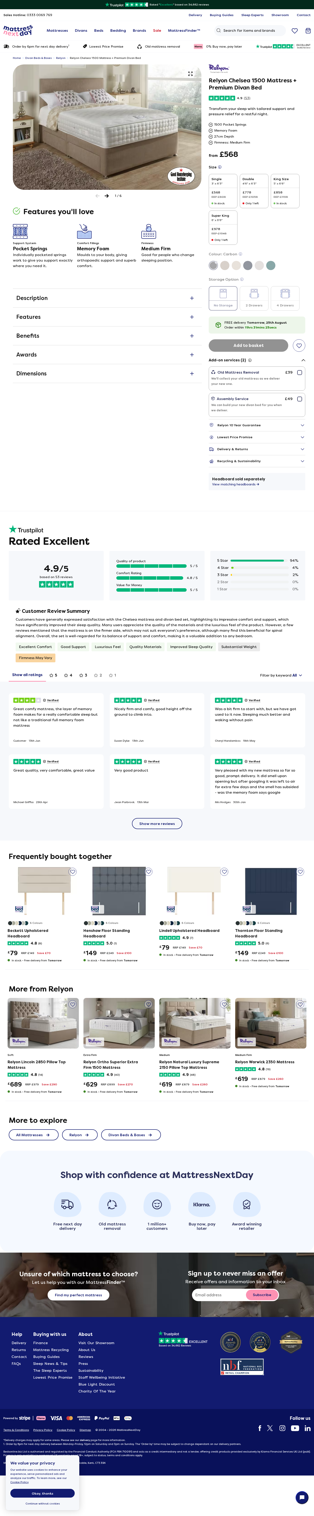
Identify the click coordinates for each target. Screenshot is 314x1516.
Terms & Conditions (16, 1430)
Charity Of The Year (97, 1391)
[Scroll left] (97, 195)
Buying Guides (46, 1357)
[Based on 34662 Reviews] (183, 1338)
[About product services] (249, 360)
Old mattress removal (162, 46)
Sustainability (90, 1370)
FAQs (16, 1363)
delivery (85, 1440)
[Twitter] (268, 1428)
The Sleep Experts (50, 1370)
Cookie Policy (19, 1482)
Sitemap (85, 1430)
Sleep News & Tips (50, 1363)
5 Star (222, 560)
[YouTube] (292, 1428)
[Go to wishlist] (294, 31)
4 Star (223, 567)
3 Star (222, 575)
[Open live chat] (302, 1497)
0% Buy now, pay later (224, 46)
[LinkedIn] (305, 1428)
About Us (86, 1350)
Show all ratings (27, 675)
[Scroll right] (106, 195)
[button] (190, 73)
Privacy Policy (42, 1430)
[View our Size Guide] (219, 167)
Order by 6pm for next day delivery (40, 46)
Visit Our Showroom (96, 1343)
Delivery (18, 1343)
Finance (40, 1343)
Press (83, 1363)
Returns (18, 1350)
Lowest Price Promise (106, 46)
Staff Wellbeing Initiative (101, 1377)
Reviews (85, 1357)
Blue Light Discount (96, 1384)
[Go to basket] (308, 31)
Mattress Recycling (51, 1350)
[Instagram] (280, 1428)
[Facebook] (257, 1428)
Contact (19, 1357)
